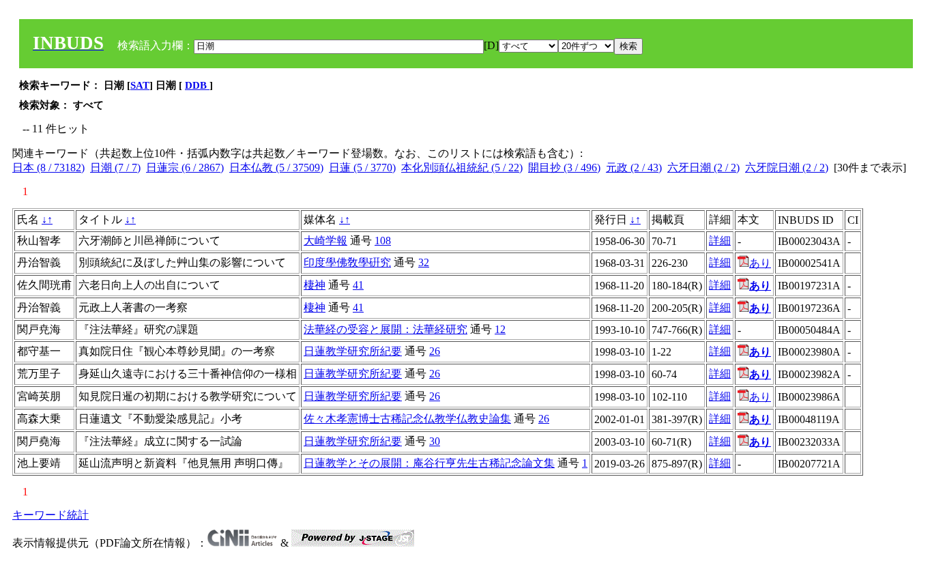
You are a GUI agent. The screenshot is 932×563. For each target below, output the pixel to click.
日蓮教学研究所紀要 (353, 351)
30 (434, 441)
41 (358, 285)
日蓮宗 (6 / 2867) (185, 167)
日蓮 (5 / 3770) (362, 167)
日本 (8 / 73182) (48, 167)
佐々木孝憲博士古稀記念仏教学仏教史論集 (407, 418)
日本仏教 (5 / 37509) (276, 167)
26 (434, 351)
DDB (197, 85)
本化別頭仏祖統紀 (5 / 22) (462, 167)
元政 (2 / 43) (634, 167)
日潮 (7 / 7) (115, 167)
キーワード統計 (50, 515)
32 (423, 262)
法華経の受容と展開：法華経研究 (385, 329)
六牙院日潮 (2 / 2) (786, 167)
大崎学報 (325, 240)
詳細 (720, 240)
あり (760, 263)
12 (500, 329)
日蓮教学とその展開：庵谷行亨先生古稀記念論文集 (429, 463)
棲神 (314, 285)
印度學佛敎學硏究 (347, 262)
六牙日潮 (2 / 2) (703, 167)
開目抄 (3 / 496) (564, 167)
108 (383, 240)
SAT (139, 85)
